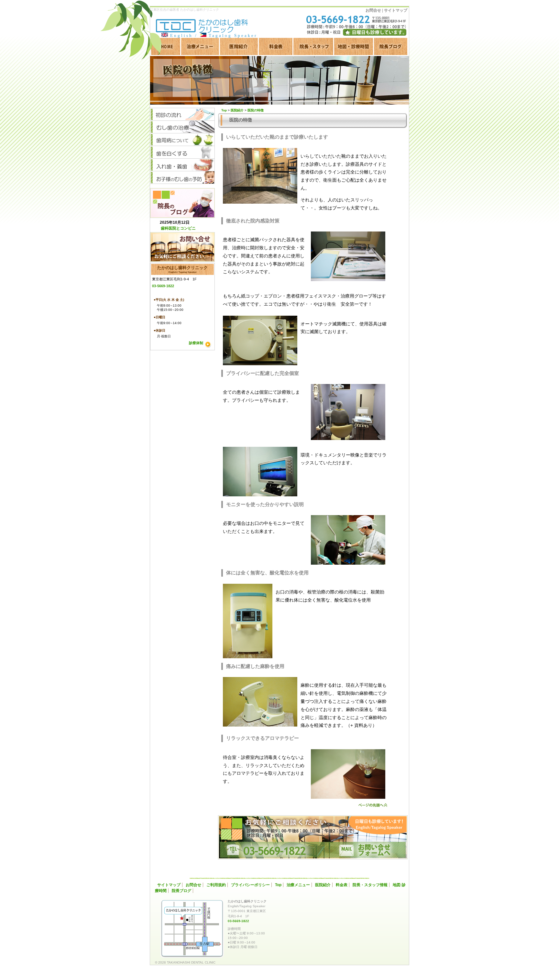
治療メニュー (200, 46)
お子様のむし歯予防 (182, 177)
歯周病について (182, 139)
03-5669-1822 (163, 286)
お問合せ (373, 10)
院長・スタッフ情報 (370, 885)
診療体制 (196, 343)
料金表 (275, 46)
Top (278, 885)
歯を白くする (182, 152)
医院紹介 (239, 46)
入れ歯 (182, 165)
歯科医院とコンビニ (178, 228)
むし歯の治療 (182, 127)
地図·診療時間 (353, 46)
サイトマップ (395, 10)
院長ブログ (390, 46)
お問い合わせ (182, 247)
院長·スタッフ (313, 46)
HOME (165, 46)
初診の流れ (182, 114)
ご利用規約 (216, 885)
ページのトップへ (373, 805)
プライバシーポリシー (250, 885)
